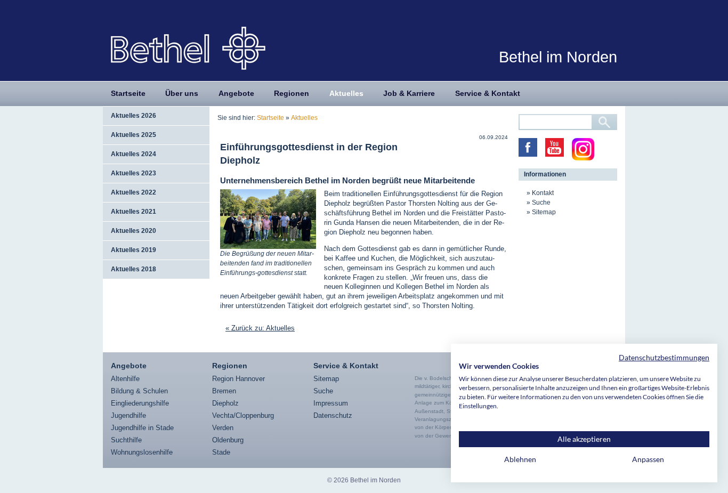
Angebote (236, 93)
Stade (221, 452)
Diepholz (225, 403)
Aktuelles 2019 (133, 250)
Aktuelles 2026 (133, 115)
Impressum (330, 403)
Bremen (224, 391)
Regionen (291, 93)
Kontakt (543, 193)
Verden (222, 428)
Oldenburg (228, 440)
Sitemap (544, 212)
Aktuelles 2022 (133, 192)
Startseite (128, 93)
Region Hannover (238, 379)
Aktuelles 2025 (133, 135)
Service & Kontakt (487, 93)
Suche (541, 202)
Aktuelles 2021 (133, 211)
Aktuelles (346, 93)
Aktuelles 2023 (133, 173)
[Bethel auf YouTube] (554, 147)
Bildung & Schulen (139, 391)
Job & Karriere (409, 93)
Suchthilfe (126, 440)
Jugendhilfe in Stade (142, 428)
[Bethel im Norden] (188, 47)
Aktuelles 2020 (133, 231)
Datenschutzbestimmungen (664, 357)
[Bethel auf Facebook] (528, 147)
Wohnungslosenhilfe (142, 452)
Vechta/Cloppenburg (243, 415)
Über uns (181, 93)
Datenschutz (332, 415)
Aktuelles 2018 (133, 269)
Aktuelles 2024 (133, 154)
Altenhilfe (125, 379)
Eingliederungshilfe (140, 403)
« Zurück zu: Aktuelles (260, 328)
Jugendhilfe (128, 415)
